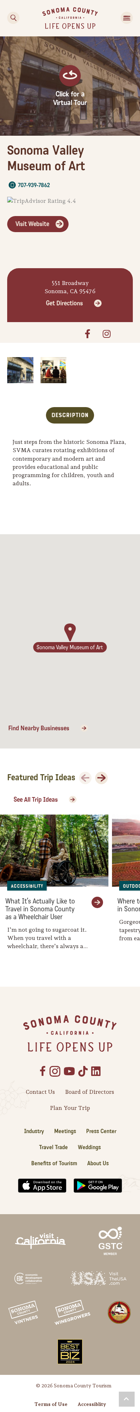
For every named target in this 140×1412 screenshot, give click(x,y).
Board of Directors (89, 1091)
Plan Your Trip (70, 1108)
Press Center (101, 1131)
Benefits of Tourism (54, 1163)
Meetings (65, 1131)
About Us (98, 1163)
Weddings (89, 1147)
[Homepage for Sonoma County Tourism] (70, 17)
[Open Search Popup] (13, 18)
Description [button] (70, 415)
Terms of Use (50, 1404)
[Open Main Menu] (127, 18)
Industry (34, 1131)
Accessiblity (92, 1404)
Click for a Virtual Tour (70, 98)
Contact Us (40, 1091)
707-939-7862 (34, 185)
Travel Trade (53, 1147)
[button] (127, 1399)
